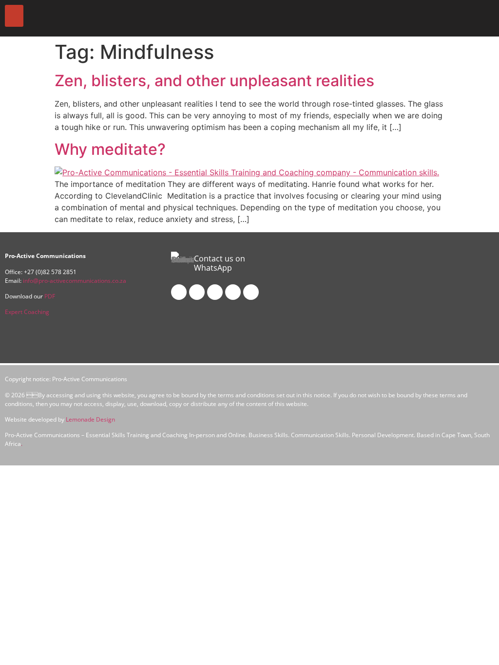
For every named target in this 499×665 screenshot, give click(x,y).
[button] (14, 16)
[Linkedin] (215, 292)
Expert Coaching (27, 312)
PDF (49, 296)
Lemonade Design (90, 419)
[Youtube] (233, 292)
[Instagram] (197, 292)
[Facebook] (179, 292)
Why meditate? (110, 149)
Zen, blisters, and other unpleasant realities (214, 80)
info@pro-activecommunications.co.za (74, 281)
